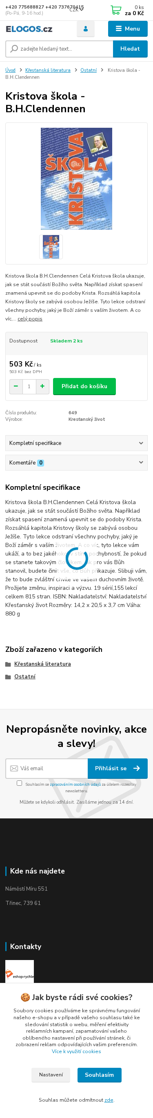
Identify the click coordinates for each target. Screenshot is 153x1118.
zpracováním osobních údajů (75, 784)
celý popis (30, 319)
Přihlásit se (111, 768)
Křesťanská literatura (48, 70)
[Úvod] (34, 29)
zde (108, 1100)
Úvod (10, 70)
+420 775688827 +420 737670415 (44, 7)
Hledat (130, 49)
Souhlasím (99, 1075)
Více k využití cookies (76, 1051)
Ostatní (88, 70)
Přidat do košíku (84, 386)
